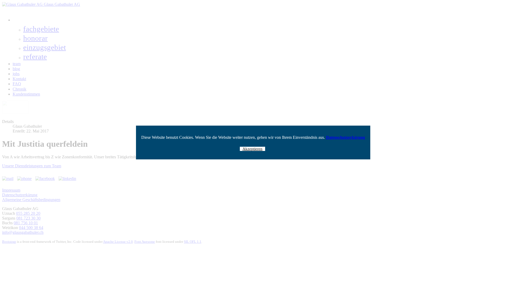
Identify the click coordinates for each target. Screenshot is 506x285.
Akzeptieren (252, 149)
